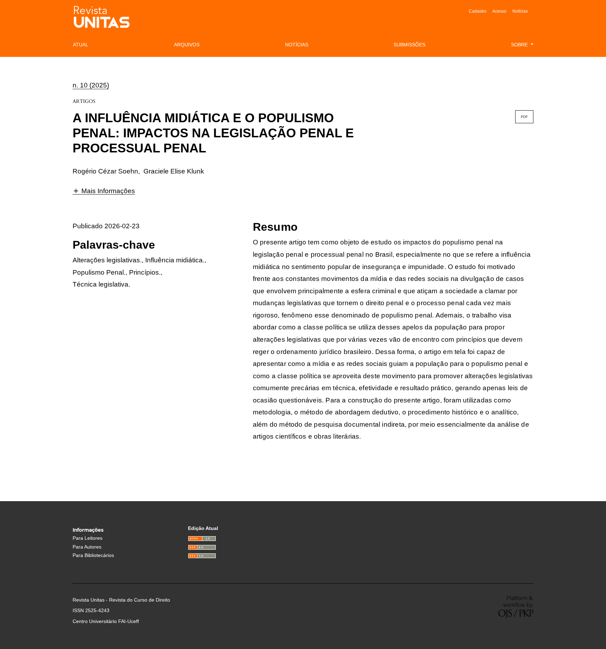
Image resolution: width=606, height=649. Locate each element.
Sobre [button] (520, 44)
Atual (80, 44)
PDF (524, 117)
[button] (104, 191)
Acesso (499, 11)
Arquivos (187, 44)
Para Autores (87, 547)
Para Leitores (87, 538)
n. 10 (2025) (91, 85)
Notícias (520, 11)
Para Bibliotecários (93, 555)
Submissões (409, 44)
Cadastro (477, 11)
